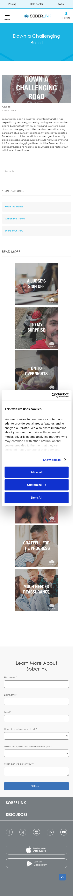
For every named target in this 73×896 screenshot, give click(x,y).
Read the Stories (14, 206)
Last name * (10, 694)
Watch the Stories (15, 218)
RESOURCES (16, 814)
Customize (34, 484)
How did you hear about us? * (20, 729)
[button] (7, 16)
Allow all (36, 472)
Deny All (36, 497)
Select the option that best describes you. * (28, 746)
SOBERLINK (16, 802)
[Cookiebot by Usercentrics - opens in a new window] (52, 395)
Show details (52, 459)
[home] (36, 16)
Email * (7, 712)
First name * (10, 677)
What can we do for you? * (19, 763)
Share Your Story (14, 230)
